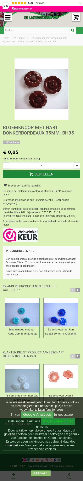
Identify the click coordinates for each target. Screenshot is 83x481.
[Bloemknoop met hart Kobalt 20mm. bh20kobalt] (61, 312)
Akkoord (41, 473)
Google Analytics (37, 414)
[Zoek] (72, 30)
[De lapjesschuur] (41, 17)
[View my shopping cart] (76, 17)
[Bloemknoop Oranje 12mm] (61, 378)
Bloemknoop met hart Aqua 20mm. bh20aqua (22, 331)
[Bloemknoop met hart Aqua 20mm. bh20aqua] (22, 312)
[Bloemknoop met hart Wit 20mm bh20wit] (22, 378)
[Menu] (8, 17)
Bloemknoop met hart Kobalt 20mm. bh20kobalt (60, 331)
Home (6, 38)
